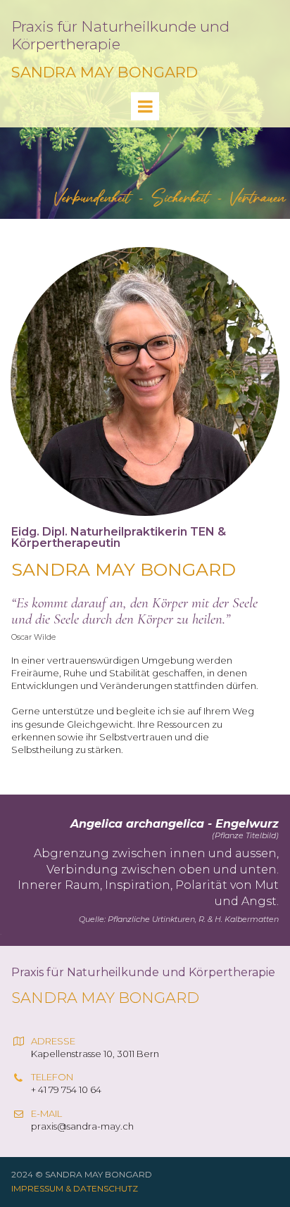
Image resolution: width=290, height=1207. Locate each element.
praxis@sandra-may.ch (82, 1126)
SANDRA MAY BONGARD (104, 72)
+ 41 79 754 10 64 (67, 1089)
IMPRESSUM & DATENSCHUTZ (74, 1188)
